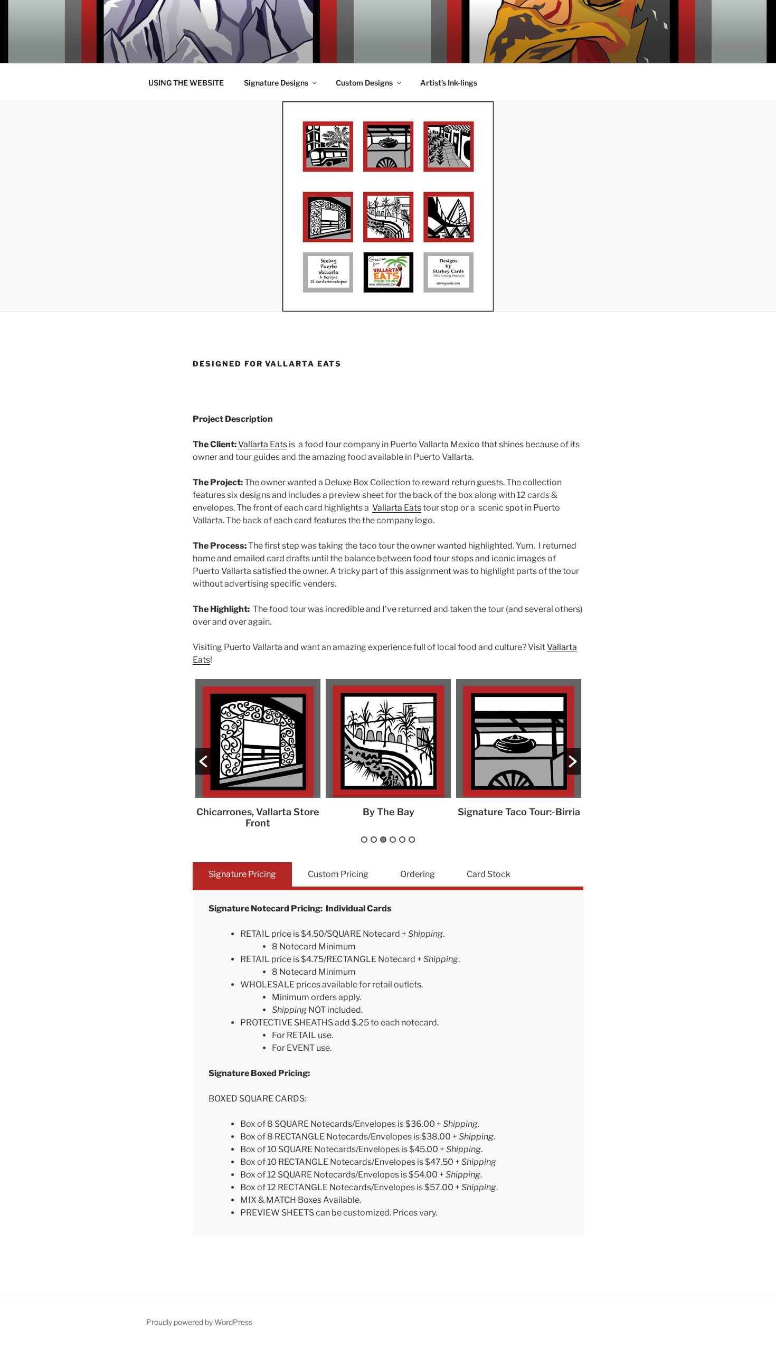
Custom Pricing (338, 874)
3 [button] (383, 839)
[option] (258, 753)
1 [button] (364, 839)
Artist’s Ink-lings (448, 82)
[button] (203, 761)
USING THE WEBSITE (186, 82)
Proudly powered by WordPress (199, 1321)
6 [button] (412, 839)
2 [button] (374, 839)
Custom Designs (364, 82)
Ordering (417, 874)
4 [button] (393, 839)
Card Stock (488, 874)
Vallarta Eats (262, 444)
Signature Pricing (242, 874)
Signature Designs (276, 82)
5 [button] (402, 839)
